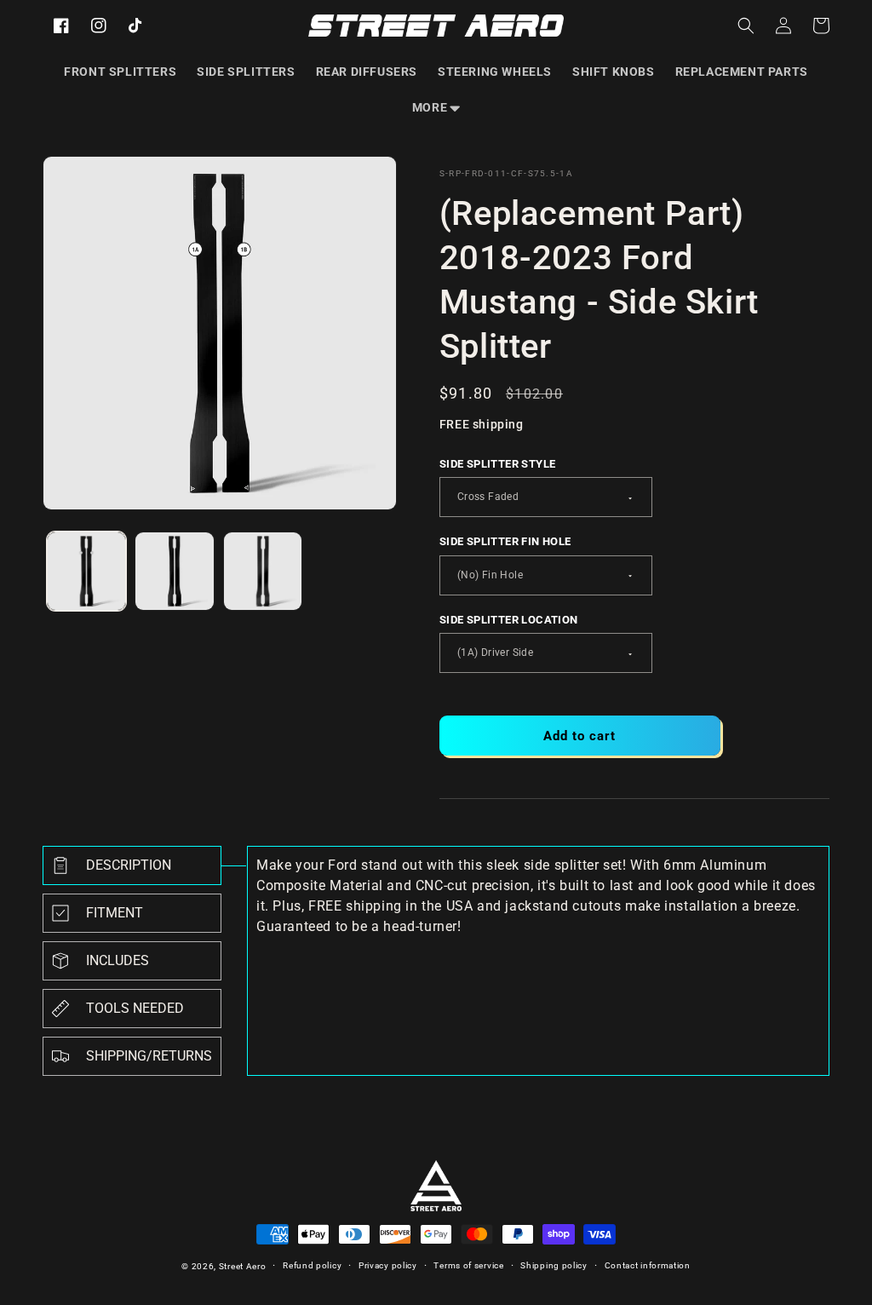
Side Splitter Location (508, 619)
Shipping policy (554, 1265)
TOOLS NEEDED (135, 1008)
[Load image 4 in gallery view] (262, 571)
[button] (436, 107)
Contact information (648, 1265)
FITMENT (114, 913)
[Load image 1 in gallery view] (86, 571)
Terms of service (468, 1265)
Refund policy (312, 1265)
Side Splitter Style (497, 463)
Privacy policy (388, 1265)
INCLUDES (117, 960)
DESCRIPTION (128, 865)
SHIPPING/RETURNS (149, 1056)
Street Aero (243, 1266)
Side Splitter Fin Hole (505, 541)
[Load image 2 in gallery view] (174, 571)
